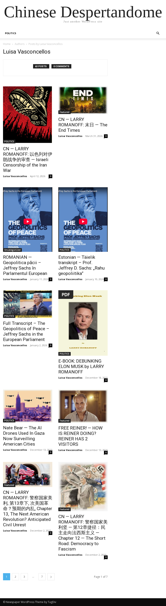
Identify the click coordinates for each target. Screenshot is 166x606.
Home (7, 44)
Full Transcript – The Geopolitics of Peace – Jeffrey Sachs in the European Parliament (26, 331)
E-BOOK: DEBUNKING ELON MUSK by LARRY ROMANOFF (81, 366)
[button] (158, 33)
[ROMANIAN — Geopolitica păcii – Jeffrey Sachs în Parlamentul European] (27, 219)
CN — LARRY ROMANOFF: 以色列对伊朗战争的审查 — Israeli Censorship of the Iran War (27, 159)
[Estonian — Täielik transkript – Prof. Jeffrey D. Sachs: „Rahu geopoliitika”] (83, 219)
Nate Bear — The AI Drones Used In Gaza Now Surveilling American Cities (24, 436)
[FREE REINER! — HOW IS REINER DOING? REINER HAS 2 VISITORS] (83, 406)
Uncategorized (12, 249)
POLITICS (10, 33)
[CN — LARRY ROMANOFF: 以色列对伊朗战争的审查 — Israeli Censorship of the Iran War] (27, 114)
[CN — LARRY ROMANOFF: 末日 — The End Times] (83, 100)
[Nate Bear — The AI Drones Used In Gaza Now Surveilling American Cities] (27, 406)
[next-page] (51, 576)
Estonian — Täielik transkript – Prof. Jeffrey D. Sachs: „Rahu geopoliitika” (81, 265)
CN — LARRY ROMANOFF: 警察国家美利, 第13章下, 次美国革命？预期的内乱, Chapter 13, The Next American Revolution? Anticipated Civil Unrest (27, 508)
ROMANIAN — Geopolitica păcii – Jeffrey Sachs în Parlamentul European (25, 265)
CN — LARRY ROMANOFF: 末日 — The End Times (82, 125)
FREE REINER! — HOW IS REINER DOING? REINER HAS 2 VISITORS (80, 436)
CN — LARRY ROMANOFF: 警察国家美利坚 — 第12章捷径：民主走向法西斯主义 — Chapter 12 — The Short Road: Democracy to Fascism (83, 533)
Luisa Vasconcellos (15, 176)
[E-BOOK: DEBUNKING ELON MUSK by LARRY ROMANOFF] (83, 323)
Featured (64, 112)
